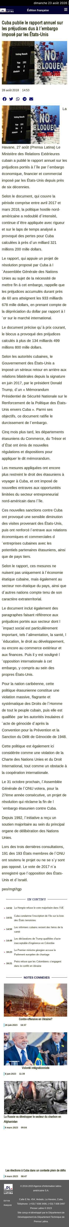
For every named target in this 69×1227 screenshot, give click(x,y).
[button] (4, 99)
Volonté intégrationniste (35, 1068)
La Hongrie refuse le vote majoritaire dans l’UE (39, 907)
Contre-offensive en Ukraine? (35, 1019)
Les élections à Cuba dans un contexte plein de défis (36, 1170)
